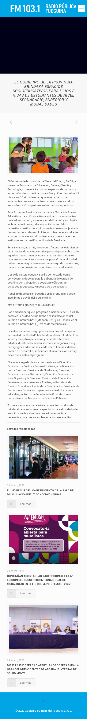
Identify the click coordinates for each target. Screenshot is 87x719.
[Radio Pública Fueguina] (43, 8)
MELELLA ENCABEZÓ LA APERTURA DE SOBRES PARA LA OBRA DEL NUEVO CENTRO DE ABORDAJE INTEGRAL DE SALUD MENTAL (43, 669)
